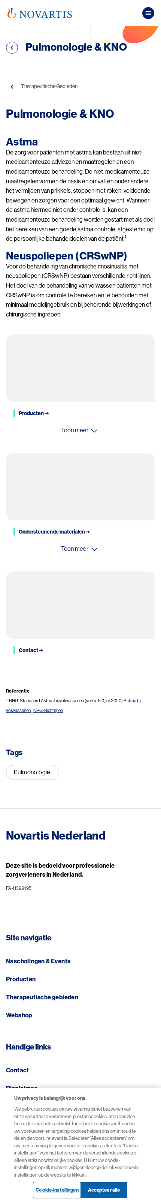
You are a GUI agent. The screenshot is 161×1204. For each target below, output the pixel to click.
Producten (21, 979)
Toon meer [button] (74, 430)
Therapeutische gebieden (42, 997)
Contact (17, 1071)
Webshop (19, 1015)
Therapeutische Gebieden (49, 86)
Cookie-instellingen (57, 1190)
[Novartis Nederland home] (39, 13)
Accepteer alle (104, 1190)
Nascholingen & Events (38, 961)
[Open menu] (148, 13)
